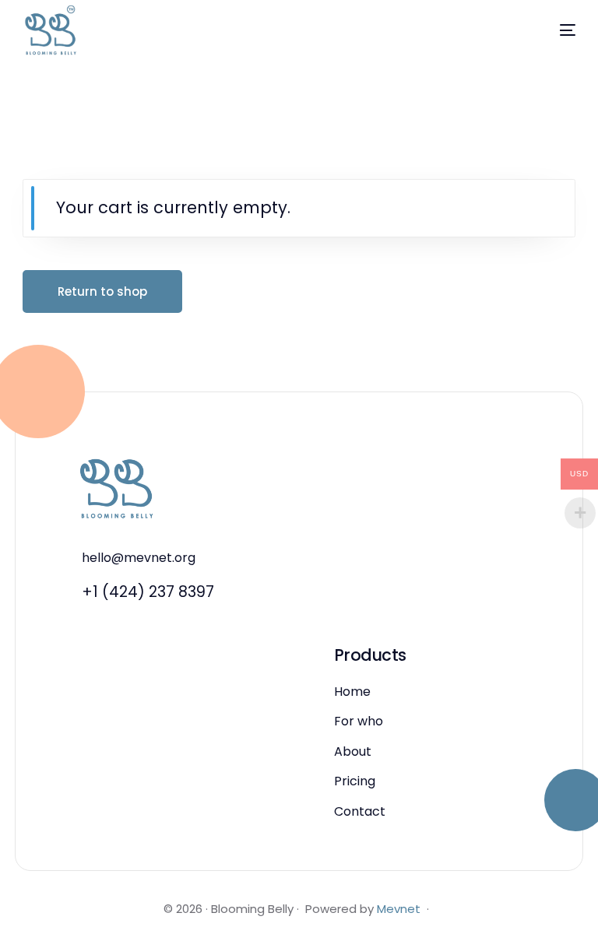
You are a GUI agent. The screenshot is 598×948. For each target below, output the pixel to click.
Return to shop (102, 291)
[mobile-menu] (548, 30)
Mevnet (398, 909)
